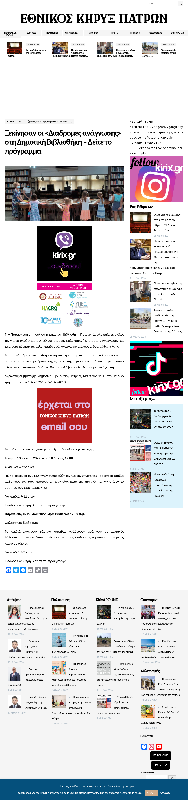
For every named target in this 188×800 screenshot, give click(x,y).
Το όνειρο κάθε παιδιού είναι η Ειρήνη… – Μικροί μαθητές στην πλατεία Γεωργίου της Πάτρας (168, 321)
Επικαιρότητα (41, 122)
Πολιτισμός (52, 32)
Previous (7, 49)
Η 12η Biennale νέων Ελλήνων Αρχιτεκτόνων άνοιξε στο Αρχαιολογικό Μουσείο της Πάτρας (116, 675)
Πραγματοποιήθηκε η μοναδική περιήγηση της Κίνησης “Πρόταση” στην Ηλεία (116, 646)
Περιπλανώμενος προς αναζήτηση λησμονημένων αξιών (36, 702)
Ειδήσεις (31, 32)
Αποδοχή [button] (151, 793)
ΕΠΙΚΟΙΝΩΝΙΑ (160, 755)
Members (135, 32)
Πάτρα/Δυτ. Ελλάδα (10, 34)
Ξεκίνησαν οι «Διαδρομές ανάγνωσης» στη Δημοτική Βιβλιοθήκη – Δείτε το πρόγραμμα (63, 142)
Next (180, 49)
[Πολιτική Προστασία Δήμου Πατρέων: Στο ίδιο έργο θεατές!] (14, 675)
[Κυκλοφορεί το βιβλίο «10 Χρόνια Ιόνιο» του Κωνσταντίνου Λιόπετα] (59, 641)
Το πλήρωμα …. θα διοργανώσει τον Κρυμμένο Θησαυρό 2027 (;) (164, 421)
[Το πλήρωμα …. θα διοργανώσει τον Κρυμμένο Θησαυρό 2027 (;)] (140, 420)
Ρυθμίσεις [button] (165, 793)
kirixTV (114, 32)
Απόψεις (93, 32)
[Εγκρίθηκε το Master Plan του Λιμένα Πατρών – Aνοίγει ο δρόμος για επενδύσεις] (148, 646)
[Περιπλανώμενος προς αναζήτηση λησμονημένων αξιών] (14, 702)
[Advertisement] (94, 91)
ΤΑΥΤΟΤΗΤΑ (161, 765)
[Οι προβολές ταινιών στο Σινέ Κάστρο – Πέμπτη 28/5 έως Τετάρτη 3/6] (140, 223)
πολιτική (99, 793)
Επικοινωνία (177, 32)
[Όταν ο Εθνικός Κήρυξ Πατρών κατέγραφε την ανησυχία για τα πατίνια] (140, 451)
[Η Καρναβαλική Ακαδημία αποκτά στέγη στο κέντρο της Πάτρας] (140, 483)
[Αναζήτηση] (172, 778)
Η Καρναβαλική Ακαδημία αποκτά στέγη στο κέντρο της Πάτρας (164, 485)
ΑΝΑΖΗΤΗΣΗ (147, 772)
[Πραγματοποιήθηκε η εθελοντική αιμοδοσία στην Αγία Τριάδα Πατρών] (140, 292)
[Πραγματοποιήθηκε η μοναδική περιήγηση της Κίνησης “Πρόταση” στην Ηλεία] (104, 641)
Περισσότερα (155, 32)
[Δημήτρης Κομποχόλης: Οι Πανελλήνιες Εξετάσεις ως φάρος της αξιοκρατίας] (14, 646)
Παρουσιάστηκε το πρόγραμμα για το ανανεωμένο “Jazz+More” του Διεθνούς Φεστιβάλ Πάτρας (71, 708)
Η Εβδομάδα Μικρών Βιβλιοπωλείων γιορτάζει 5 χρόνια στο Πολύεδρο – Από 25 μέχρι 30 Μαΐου (70, 675)
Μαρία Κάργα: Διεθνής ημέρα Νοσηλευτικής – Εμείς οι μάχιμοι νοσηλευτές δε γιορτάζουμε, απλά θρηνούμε (27, 619)
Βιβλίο (32, 122)
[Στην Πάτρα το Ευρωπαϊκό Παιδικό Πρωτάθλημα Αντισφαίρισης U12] (148, 712)
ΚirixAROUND (72, 33)
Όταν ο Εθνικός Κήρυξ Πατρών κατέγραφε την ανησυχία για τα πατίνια (164, 453)
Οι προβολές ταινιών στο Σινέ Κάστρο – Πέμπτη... (26, 53)
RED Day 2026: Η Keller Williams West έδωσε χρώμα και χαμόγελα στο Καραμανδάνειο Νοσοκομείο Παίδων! (160, 619)
